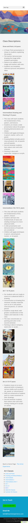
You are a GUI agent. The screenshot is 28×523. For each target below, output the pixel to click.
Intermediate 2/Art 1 (11, 482)
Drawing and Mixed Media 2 (13, 476)
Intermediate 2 (9, 480)
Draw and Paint (9, 473)
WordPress (18, 521)
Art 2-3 (7, 486)
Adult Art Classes (10, 490)
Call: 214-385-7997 (9, 506)
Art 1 (6, 484)
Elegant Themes (17, 519)
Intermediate (9, 478)
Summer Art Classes (11, 492)
